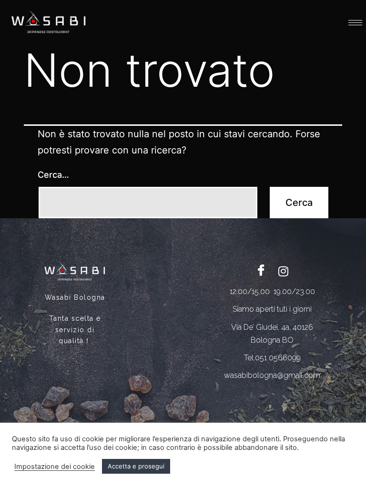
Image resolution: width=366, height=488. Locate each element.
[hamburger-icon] (355, 22)
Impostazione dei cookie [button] (54, 466)
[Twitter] (283, 271)
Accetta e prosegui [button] (136, 466)
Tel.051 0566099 (272, 357)
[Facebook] (261, 271)
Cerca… (53, 175)
